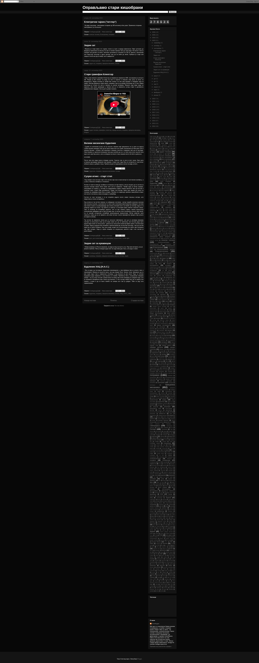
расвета (152, 405)
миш (151, 332)
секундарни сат (167, 433)
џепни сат (153, 506)
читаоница (153, 504)
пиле (173, 363)
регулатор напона (154, 411)
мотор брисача (166, 337)
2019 (154, 107)
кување (164, 296)
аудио (154, 152)
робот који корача (168, 417)
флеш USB (153, 485)
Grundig (169, 540)
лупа (171, 306)
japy (174, 545)
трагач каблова (154, 470)
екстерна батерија (168, 230)
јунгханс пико (162, 273)
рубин (153, 420)
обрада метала (116, 130)
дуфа (153, 230)
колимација (168, 287)
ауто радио (153, 161)
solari (158, 577)
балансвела (165, 164)
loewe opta (164, 555)
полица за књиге (163, 369)
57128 (167, 138)
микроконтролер (169, 328)
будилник (92, 171)
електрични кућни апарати (160, 236)
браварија (153, 178)
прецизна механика (108, 63)
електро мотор (154, 240)
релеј (171, 412)
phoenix (152, 567)
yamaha (152, 591)
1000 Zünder (153, 136)
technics (163, 580)
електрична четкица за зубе (157, 233)
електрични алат (166, 235)
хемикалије (159, 497)
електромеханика (156, 246)
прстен (171, 394)
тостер (151, 468)
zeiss (157, 591)
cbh (165, 526)
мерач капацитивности (163, 323)
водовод (152, 193)
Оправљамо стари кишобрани (113, 7)
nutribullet (159, 562)
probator (158, 569)
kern (171, 548)
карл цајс (165, 279)
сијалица (154, 436)
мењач (160, 321)
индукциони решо (161, 261)
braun (159, 524)
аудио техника (93, 130)
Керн (171, 282)
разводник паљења (162, 403)
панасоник (153, 359)
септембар (157, 48)
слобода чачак (155, 443)
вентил (158, 187)
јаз (163, 270)
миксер (169, 330)
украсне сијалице (154, 473)
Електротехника (161, 251)
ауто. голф (162, 161)
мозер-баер (161, 335)
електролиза (168, 244)
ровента (152, 418)
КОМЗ (156, 289)
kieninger (157, 550)
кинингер (164, 284)
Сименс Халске (163, 438)
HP (172, 543)
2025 (154, 35)
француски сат (158, 492)
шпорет (152, 511)
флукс (166, 485)
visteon (163, 586)
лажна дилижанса (162, 299)
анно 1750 (172, 146)
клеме (161, 285)
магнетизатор (153, 309)
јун (155, 81)
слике (171, 441)
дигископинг (170, 219)
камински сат (170, 277)
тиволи (164, 465)
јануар (156, 95)
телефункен (153, 462)
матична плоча (156, 316)
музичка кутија (154, 340)
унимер (156, 475)
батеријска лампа (166, 166)
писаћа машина (163, 364)
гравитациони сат (164, 203)
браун (171, 178)
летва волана (153, 304)
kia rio (151, 550)
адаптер (152, 141)
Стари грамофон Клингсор (98, 74)
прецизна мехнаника (108, 171)
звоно (173, 255)
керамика (164, 282)
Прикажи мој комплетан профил (160, 646)
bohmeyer (160, 523)
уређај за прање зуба (165, 477)
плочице (171, 366)
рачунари (167, 406)
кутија (159, 297)
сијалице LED (171, 436)
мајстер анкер (153, 311)
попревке (170, 375)
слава (157, 441)
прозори (170, 393)
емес (161, 253)
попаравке (161, 371)
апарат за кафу (168, 148)
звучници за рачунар (164, 256)
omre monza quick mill (169, 562)
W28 (174, 586)
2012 (154, 126)
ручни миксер (160, 422)
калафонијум (168, 275)
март (156, 89)
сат (172, 427)
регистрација (169, 408)
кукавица (92, 256)
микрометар (153, 330)
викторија (161, 192)
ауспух (152, 154)
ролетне (160, 418)
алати (170, 143)
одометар (172, 351)
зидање (158, 258)
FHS (160, 535)
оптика (164, 354)
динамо (168, 221)
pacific (171, 563)
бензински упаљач (155, 169)
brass (154, 524)
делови (152, 219)
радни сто (170, 401)
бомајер (161, 174)
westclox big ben (154, 589)
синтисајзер (172, 438)
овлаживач (155, 351)
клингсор (108, 130)
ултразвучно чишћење (167, 473)
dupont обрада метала (166, 531)
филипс (164, 484)
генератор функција (155, 200)
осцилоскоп (162, 357)
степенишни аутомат (155, 450)
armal (162, 516)
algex (153, 516)
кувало (158, 296)
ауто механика (167, 159)
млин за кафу (159, 333)
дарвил (152, 217)
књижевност (160, 287)
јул (155, 78)
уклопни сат (158, 472)
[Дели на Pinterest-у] (124, 32)
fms (172, 535)
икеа (165, 260)
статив (157, 448)
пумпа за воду (171, 396)
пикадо (168, 363)
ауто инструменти (167, 157)
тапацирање (153, 457)
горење (155, 204)
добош (171, 222)
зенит (173, 256)
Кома (151, 289)
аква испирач (169, 141)
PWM (164, 569)
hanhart (158, 543)
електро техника (94, 34)
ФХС (161, 494)
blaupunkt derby (162, 521)
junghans (172, 547)
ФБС (159, 480)
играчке (158, 260)
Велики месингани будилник (100, 143)
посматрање (153, 377)
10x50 (160, 136)
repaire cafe (167, 570)
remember (152, 570)
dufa (158, 529)
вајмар (166, 185)
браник (162, 178)
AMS (157, 516)
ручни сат (169, 422)
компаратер (163, 289)
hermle (165, 543)
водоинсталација (155, 195)
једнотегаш (153, 272)
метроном (152, 327)
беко (151, 167)
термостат (153, 463)
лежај (173, 301)
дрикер (160, 228)
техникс (173, 463)
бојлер (155, 175)
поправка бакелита (155, 373)
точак (164, 468)
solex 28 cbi (170, 577)
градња (152, 205)
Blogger (139, 659)
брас (167, 178)
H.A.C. (126, 293)
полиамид (154, 369)
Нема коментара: (107, 32)
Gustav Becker (156, 542)
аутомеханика (156, 162)
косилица (152, 292)
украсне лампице (168, 472)
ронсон (166, 418)
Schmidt (172, 574)
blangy (171, 519)
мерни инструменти (164, 325)
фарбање (153, 480)
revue (153, 572)
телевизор (170, 457)
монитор (152, 337)
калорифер (153, 277)
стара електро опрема (162, 446)
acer (153, 514)
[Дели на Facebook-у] (122, 32)
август (156, 76)
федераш (170, 480)
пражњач (160, 379)
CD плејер (170, 526)
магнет (170, 308)
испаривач (170, 268)
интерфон (168, 265)
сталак (151, 446)
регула (117, 256)
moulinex (157, 560)
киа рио (158, 284)
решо (159, 417)
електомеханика (154, 231)
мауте (164, 316)
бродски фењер (161, 179)
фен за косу (160, 482)
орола (153, 356)
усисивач (153, 479)
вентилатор (167, 187)
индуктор (152, 261)
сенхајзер (172, 434)
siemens (152, 577)
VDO (171, 584)
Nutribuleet (152, 562)
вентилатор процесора (156, 188)
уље (151, 475)
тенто (159, 462)
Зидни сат (89, 45)
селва (151, 434)
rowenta (152, 574)
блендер (165, 173)
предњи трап (169, 379)
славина (164, 441)
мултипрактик (171, 340)
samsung (159, 574)
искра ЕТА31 (161, 268)
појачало (165, 368)
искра (170, 267)
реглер (152, 410)
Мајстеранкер (163, 311)
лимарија (172, 304)
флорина (160, 485)
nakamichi (163, 560)
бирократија (163, 171)
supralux (167, 579)
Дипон (161, 223)
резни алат (164, 411)
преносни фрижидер (166, 380)
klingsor (86, 132)
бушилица (153, 185)
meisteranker (160, 558)
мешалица (159, 328)
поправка (170, 371)
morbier (167, 558)
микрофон (161, 330)
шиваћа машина (154, 508)
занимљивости (166, 255)
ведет (171, 185)
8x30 (158, 139)
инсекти (169, 263)
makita (165, 557)
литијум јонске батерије (159, 306)
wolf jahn (164, 589)
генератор (159, 199)
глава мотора (153, 202)
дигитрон (152, 221)
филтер (171, 484)
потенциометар (169, 377)
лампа (160, 301)
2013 (154, 123)
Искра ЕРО (153, 268)
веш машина (165, 190)
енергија (167, 253)
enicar (162, 533)
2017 (154, 112)
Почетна (113, 300)
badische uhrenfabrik (157, 518)
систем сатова (156, 440)
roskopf (171, 572)
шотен (171, 509)
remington (159, 570)
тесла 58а (166, 463)
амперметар (153, 146)
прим (158, 391)
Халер (170, 494)
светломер (158, 431)
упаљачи (172, 475)
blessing (152, 523)
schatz (166, 574)
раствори (160, 405)
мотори (160, 338)
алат (162, 143)
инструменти (154, 265)
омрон (151, 354)
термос (171, 462)
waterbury (159, 587)
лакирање (172, 299)
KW (156, 553)
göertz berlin (169, 538)
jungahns (164, 547)
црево (171, 501)
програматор (168, 391)
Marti (171, 557)
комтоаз (152, 291)
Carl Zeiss (165, 524)
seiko (159, 575)
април (156, 87)
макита (171, 311)
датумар (158, 217)
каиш (151, 275)
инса (160, 263)
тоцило (158, 468)
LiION (157, 555)
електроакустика (154, 244)
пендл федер (160, 363)
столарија (166, 450)
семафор (157, 434)
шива (171, 506)
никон (156, 343)
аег (157, 141)
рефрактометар (163, 415)
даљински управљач (168, 214)
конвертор (160, 291)
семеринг (165, 434)
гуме (164, 212)
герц (165, 200)
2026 (154, 32)
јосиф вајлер (163, 272)
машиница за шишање (169, 318)
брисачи (152, 179)
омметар (170, 352)
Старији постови (137, 300)
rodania (164, 572)
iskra (151, 545)
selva (164, 575)
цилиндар (157, 501)
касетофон (158, 280)
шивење (164, 508)
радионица (161, 401)
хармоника (160, 496)
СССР (170, 445)
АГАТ (171, 139)
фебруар (157, 92)
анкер (159, 146)
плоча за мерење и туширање (158, 366)
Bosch (173, 523)
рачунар (155, 406)
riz (158, 572)
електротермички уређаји (166, 249)
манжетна (160, 315)
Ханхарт (152, 496)
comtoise (160, 528)
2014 (154, 120)
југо (170, 272)
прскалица (164, 394)
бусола (165, 183)
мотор (158, 337)
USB (157, 584)
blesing (171, 521)
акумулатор (153, 143)
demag (166, 528)
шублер (160, 513)
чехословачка (169, 502)
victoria (157, 586)
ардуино (160, 150)
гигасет (171, 200)
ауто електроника (154, 157)
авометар (164, 139)
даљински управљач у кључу (159, 216)
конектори (169, 291)
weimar (166, 587)
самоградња (155, 426)
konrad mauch (169, 552)
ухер (162, 479)
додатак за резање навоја (166, 224)
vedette (152, 586)
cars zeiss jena (158, 526)
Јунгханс (153, 274)
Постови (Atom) (119, 305)
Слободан (155, 623)
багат (158, 164)
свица (164, 431)
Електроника (104, 34)
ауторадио (169, 162)
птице (151, 396)
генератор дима (168, 199)
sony (160, 579)
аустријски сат (160, 154)
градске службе (165, 205)
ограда (161, 351)
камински (160, 277)
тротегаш (163, 470)
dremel (151, 529)
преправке (161, 382)
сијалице (162, 436)
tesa (169, 580)
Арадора (152, 150)
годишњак (163, 202)
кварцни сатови (168, 280)
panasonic (153, 565)
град (172, 203)
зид (152, 258)
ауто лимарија (154, 159)
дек (172, 217)
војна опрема (168, 195)
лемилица (155, 303)
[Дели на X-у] (120, 32)
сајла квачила (154, 423)
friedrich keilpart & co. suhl (157, 536)
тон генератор (161, 467)
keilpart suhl (165, 548)
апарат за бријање (157, 148)
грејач (160, 210)
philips (170, 565)
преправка (152, 382)
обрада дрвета (167, 345)
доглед (152, 225)
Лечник (161, 304)
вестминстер (155, 190)
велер (151, 187)
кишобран (153, 286)
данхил (171, 216)
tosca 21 (171, 582)
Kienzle (164, 550)
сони (164, 445)
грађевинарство (155, 207)
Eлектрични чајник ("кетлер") (100, 22)
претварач (152, 385)
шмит (171, 508)
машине (158, 318)
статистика (164, 448)
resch (173, 570)
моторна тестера (168, 338)
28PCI (151, 138)
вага (160, 185)
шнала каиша (163, 509)
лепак (171, 303)
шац (167, 506)
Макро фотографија (156, 313)
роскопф (172, 418)
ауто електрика (108, 238)
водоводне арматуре (166, 193)
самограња (169, 425)
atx (174, 516)
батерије (154, 166)
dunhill (170, 529)
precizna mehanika (168, 567)
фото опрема (162, 487)
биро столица (153, 171)
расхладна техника (170, 405)
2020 (154, 104)
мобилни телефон (170, 333)
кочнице (161, 292)
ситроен (166, 439)
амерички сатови (167, 145)
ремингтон (162, 413)
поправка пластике (168, 373)
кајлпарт (159, 275)
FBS (156, 535)
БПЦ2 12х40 (162, 176)
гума (159, 212)
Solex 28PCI (153, 579)
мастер (172, 315)
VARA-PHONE (164, 584)
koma (161, 552)
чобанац (171, 504)
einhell (156, 533)
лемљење (164, 303)
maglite (158, 557)
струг (151, 453)
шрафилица (160, 511)
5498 (162, 138)
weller (171, 587)
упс (155, 477)
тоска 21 (170, 467)
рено (171, 413)
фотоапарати (166, 489)
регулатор (169, 410)
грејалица (153, 210)
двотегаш (165, 217)
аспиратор (172, 150)
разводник (152, 403)
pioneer (158, 567)
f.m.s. (151, 535)
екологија (159, 230)
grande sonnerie (154, 540)
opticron (160, 563)
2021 (154, 101)
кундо (153, 298)
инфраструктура (154, 267)
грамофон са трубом (156, 209)
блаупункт (152, 173)
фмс (172, 485)
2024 (154, 37)
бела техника (159, 168)
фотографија (154, 491)
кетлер (151, 284)
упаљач (162, 475)
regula (126, 256)
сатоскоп (164, 429)
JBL (158, 547)
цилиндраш (165, 501)
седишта (171, 431)
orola (166, 563)
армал (165, 150)
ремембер (152, 413)
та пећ (161, 455)
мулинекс (162, 340)
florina (167, 535)
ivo (162, 545)
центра (164, 499)
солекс (158, 445)
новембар (157, 43)
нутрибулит (170, 343)
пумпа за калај (156, 398)
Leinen (151, 555)
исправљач (153, 270)
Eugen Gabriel (169, 533)
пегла (167, 361)
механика (162, 327)
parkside (162, 565)
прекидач (153, 381)
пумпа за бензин (160, 396)
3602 (156, 138)
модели (154, 335)
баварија (152, 164)
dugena (164, 529)
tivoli (166, 582)
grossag (162, 540)
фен (151, 482)
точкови (171, 468)
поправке (111, 34)
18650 (171, 136)
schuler (154, 575)
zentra (162, 591)
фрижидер (153, 494)
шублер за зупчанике (169, 513)
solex (163, 577)
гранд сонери (168, 209)
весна (173, 188)
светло (151, 431)
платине (171, 364)
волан (158, 197)
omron (153, 563)
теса (160, 463)
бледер (159, 173)
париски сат (171, 359)
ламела (154, 301)
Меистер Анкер (164, 320)
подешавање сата (155, 368)
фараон (170, 478)
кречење (163, 294)
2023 (154, 40)
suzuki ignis (125, 238)
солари (152, 445)
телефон (153, 460)
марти (166, 315)
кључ (173, 285)
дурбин (172, 228)
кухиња (165, 297)
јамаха (170, 270)
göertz (161, 538)
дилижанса (160, 221)
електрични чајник (168, 238)
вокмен (152, 197)
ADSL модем (159, 514)
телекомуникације (155, 458)
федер (164, 480)
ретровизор (153, 415)
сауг (171, 429)
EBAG (151, 533)
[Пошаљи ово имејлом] (116, 32)
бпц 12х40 (153, 176)
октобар (157, 45)
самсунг (152, 427)
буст (171, 183)
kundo (151, 553)
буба (151, 181)
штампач (170, 511)
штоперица (153, 513)
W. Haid (169, 586)
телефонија (166, 460)
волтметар (166, 197)
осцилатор (152, 357)
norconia (171, 560)
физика (157, 484)
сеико (158, 433)
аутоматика (171, 161)
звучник (154, 256)
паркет (153, 361)
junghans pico (156, 548)
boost (167, 523)
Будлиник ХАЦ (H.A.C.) (96, 266)
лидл (166, 304)
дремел (154, 228)
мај (155, 84)
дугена (166, 228)
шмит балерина (154, 509)
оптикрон (172, 354)
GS (174, 540)
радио (164, 400)
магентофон (153, 308)
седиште (152, 433)
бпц (172, 174)
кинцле (171, 284)
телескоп (169, 458)
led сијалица (169, 553)
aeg (166, 514)
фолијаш (152, 487)
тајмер (170, 455)
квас (151, 282)
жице (157, 255)
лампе (167, 301)
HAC (129, 293)
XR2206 (171, 589)
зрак (153, 260)
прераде (171, 382)
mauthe (152, 559)
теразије (165, 462)
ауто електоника (98, 238)
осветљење (161, 356)
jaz (153, 547)
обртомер (172, 349)
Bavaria (159, 519)
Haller (151, 543)
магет (162, 308)
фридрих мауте (169, 492)
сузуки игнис (118, 238)
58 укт (173, 138)
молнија (169, 335)
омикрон (164, 352)
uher (151, 584)
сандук (158, 427)
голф (173, 202)
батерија (172, 164)
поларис (173, 368)
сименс (154, 438)
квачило (157, 282)
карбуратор (156, 279)
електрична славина (167, 231)
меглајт (154, 320)
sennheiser (170, 575)
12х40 (165, 136)
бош (167, 175)
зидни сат (92, 63)
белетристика (169, 167)
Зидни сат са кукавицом (97, 243)
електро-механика (163, 242)
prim (151, 569)
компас (170, 289)
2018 (154, 109)
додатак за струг (154, 226)
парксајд (160, 361)
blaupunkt (152, 521)
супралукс (169, 453)
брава (170, 176)
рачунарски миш (155, 408)
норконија (162, 343)
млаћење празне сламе (162, 332)
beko (165, 519)
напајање (164, 342)
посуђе (160, 377)
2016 (154, 115)
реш (154, 417)
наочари (154, 342)
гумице (171, 212)
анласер (165, 146)
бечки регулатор (168, 169)
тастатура (161, 457)
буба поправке (165, 181)
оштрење (170, 357)
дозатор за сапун (164, 226)
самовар (168, 423)
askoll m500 (168, 516)
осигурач (170, 356)
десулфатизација (160, 219)
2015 (154, 118)
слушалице (167, 443)
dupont (152, 531)
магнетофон (163, 309)
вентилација (167, 188)
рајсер (171, 403)
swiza (156, 580)
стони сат (170, 451)
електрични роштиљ (155, 238)
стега (171, 448)
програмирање (154, 393)
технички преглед (156, 465)
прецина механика (163, 389)
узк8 (151, 472)
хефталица (153, 499)
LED (161, 553)
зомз (173, 258)
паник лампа (162, 359)
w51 (153, 587)
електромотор (170, 246)
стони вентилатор (160, 451)
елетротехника (154, 253)
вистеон (170, 192)
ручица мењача (163, 420)
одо (167, 351)
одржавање (155, 352)
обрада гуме (154, 345)
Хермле (168, 497)
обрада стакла (163, 349)
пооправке (152, 371)
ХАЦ (121, 293)
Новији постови (90, 300)
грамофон (102, 130)
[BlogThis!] (118, 32)
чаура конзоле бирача (156, 502)
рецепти (172, 415)
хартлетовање (169, 496)
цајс (159, 499)
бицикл (170, 171)
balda (167, 518)
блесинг (172, 173)
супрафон (152, 455)
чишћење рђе (162, 504)
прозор (163, 393)
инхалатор (163, 267)
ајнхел (162, 141)
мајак (170, 310)
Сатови (117, 63)
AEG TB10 (172, 514)
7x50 (153, 139)
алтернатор (153, 145)
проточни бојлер (154, 394)
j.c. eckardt (168, 545)
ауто (90, 238)
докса (173, 226)
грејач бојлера (169, 210)
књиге (153, 287)
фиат (168, 482)
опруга (157, 354)
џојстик (161, 506)
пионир (154, 364)
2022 (154, 98)
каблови (170, 274)
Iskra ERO (157, 545)
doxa (171, 528)
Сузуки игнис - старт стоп (98, 176)
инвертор (170, 260)
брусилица (170, 179)
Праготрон (152, 379)
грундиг (152, 212)
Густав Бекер (154, 214)
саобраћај (165, 427)
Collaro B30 (153, 528)
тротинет (170, 470)
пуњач (164, 398)
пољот (171, 369)
